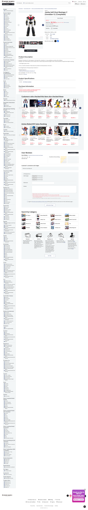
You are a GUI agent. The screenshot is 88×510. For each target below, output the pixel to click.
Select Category (6, 4)
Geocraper (6, 463)
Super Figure (7, 312)
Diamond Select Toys (8, 432)
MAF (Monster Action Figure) (9, 367)
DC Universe (7, 17)
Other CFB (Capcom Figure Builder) (9, 380)
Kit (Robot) (6, 443)
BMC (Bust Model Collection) (9, 286)
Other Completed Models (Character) (9, 152)
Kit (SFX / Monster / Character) (10, 444)
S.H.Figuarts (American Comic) (10, 47)
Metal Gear (6, 387)
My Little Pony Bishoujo (8, 250)
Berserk (6, 386)
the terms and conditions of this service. (39, 201)
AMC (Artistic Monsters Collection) (8, 283)
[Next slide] (43, 25)
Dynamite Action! (8, 364)
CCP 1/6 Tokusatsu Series (9, 285)
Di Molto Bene (7, 431)
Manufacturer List (8, 483)
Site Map (56, 505)
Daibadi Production (8, 403)
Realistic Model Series (8, 345)
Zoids (6, 27)
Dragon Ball (7, 19)
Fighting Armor (7, 333)
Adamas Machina (7, 61)
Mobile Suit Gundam (8, 22)
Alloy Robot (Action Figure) (9, 131)
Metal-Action (7, 361)
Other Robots (7, 453)
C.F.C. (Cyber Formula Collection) (8, 347)
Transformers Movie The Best (9, 65)
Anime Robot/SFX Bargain (9, 10)
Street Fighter (7, 38)
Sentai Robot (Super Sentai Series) (9, 113)
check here (36, 246)
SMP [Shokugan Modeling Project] (9, 56)
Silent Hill (6, 383)
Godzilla (6, 15)
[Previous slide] (19, 25)
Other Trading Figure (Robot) (9, 164)
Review (25, 186)
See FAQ (49, 255)
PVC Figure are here (8, 470)
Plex (51, 34)
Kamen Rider (7, 31)
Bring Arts (6, 208)
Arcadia (6, 404)
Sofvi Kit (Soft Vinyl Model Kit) (10, 232)
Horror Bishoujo (7, 246)
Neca (6, 435)
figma (6, 301)
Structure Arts (7, 210)
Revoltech (6, 52)
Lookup (6, 352)
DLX (5, 327)
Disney (6, 95)
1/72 (5, 82)
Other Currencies (66, 22)
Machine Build (7, 353)
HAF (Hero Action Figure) (9, 365)
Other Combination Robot (9, 122)
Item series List (7, 485)
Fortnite (6, 239)
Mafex (6, 45)
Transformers (7, 18)
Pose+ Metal (7, 126)
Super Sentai (7, 145)
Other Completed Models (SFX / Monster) (10, 150)
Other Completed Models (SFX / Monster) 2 (10, 424)
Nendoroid (6, 50)
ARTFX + (6, 256)
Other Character (7, 455)
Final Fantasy (7, 24)
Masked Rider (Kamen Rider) (9, 143)
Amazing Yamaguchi (8, 54)
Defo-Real (6, 269)
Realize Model (7, 85)
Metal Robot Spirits (8, 106)
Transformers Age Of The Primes (9, 67)
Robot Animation (7, 114)
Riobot (6, 332)
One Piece (6, 23)
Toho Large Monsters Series (9, 265)
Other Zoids (7, 87)
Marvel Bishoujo (7, 248)
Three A (6, 429)
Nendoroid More (7, 302)
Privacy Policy (32, 505)
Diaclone (6, 69)
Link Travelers (7, 156)
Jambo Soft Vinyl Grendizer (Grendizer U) (27, 70)
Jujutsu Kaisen (7, 20)
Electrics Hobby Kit (8, 446)
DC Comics (6, 92)
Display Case (7, 460)
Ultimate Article (7, 348)
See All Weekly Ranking (63, 124)
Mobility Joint (7, 160)
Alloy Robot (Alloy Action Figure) (10, 134)
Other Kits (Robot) (8, 153)
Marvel (6, 91)
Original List (7, 487)
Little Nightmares (8, 390)
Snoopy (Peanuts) (8, 199)
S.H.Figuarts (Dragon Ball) (9, 46)
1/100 (6, 83)
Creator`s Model (7, 375)
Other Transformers (8, 68)
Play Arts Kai (7, 207)
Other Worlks (7, 203)
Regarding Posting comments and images (35, 155)
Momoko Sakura (7, 202)
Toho (6, 414)
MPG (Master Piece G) (8, 63)
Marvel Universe (7, 14)
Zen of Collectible (8, 402)
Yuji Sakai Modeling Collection (10, 270)
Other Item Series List (8, 57)
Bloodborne (7, 388)
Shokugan (6, 48)
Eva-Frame (6, 161)
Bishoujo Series (7, 245)
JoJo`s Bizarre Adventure (9, 320)
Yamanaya (6, 418)
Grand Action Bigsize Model (9, 363)
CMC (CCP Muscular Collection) (10, 284)
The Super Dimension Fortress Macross (10, 33)
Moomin (6, 200)
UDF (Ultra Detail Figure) (9, 190)
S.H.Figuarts (7, 43)
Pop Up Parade (7, 298)
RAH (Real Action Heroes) (9, 191)
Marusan (6, 417)
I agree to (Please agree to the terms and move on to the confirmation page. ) (50, 201)
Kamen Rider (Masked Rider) (9, 74)
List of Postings (73, 152)
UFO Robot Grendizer (54, 38)
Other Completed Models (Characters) (9, 340)
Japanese (25, 74)
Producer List (7, 484)
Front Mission (7, 219)
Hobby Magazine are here (9, 478)
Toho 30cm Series (8, 266)
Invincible (6, 37)
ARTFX (6, 253)
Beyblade (6, 178)
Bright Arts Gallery (8, 209)
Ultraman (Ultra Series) (8, 76)
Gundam (6, 142)
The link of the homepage (48, 505)
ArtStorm (6, 413)
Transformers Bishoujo (8, 252)
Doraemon (6, 28)
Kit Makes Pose (7, 111)
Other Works (7, 96)
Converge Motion (7, 155)
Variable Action (7, 349)
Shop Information (40, 505)
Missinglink (7, 62)
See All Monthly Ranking (73, 124)
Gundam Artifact (7, 162)
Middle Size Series (8, 280)
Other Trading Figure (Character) (8, 168)
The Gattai (6, 299)
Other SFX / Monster (8, 454)
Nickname (26, 182)
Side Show (6, 430)
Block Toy (6, 445)
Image (54, 34)
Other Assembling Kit (8, 233)
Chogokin (6, 138)
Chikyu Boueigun (7, 419)
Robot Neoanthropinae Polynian (10, 100)
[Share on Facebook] (58, 41)
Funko (6, 436)
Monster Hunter (7, 377)
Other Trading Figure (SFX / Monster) (9, 166)
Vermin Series (7, 396)
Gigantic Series (7, 267)
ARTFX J (6, 254)
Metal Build (7, 105)
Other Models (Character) (9, 438)
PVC (51, 37)
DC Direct (6, 434)
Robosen (6, 406)
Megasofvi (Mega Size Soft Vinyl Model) (10, 223)
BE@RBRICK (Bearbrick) (9, 189)
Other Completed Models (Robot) (9, 148)
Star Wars (6, 26)
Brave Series (7, 121)
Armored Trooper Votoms (9, 174)
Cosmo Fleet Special (8, 351)
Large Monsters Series (8, 264)
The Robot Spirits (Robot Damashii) (9, 140)
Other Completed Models (9, 195)
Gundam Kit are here (8, 474)
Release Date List (8, 481)
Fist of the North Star (8, 322)
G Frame (6, 157)
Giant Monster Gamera (8, 34)
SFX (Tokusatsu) (7, 116)
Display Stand (7, 459)
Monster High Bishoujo (8, 249)
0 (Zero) (6, 415)
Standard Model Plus (8, 376)
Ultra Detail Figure (8, 51)
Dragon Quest (7, 217)
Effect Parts (7, 462)
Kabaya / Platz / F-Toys (8, 451)
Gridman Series (7, 119)
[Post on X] (55, 41)
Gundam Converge (8, 159)
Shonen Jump (7, 78)
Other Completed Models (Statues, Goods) (9, 392)
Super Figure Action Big (8, 315)
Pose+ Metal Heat (8, 127)
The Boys (6, 36)
